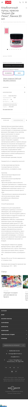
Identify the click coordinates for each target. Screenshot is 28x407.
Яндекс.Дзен (12, 371)
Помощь (4, 338)
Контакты (4, 326)
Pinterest (16, 371)
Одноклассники (18, 367)
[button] (7, 49)
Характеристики (18, 120)
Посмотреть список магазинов (13, 65)
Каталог (4, 310)
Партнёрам (5, 322)
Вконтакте (6, 367)
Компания (4, 330)
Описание (6, 120)
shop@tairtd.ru (15, 356)
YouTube (14, 367)
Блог (3, 314)
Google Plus (22, 367)
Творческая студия (8, 334)
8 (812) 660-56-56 (14, 350)
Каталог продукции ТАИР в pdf (12, 78)
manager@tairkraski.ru (15, 353)
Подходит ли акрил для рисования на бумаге (11, 295)
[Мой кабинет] (26, 2)
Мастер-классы (6, 318)
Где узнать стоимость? (9, 80)
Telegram (10, 367)
